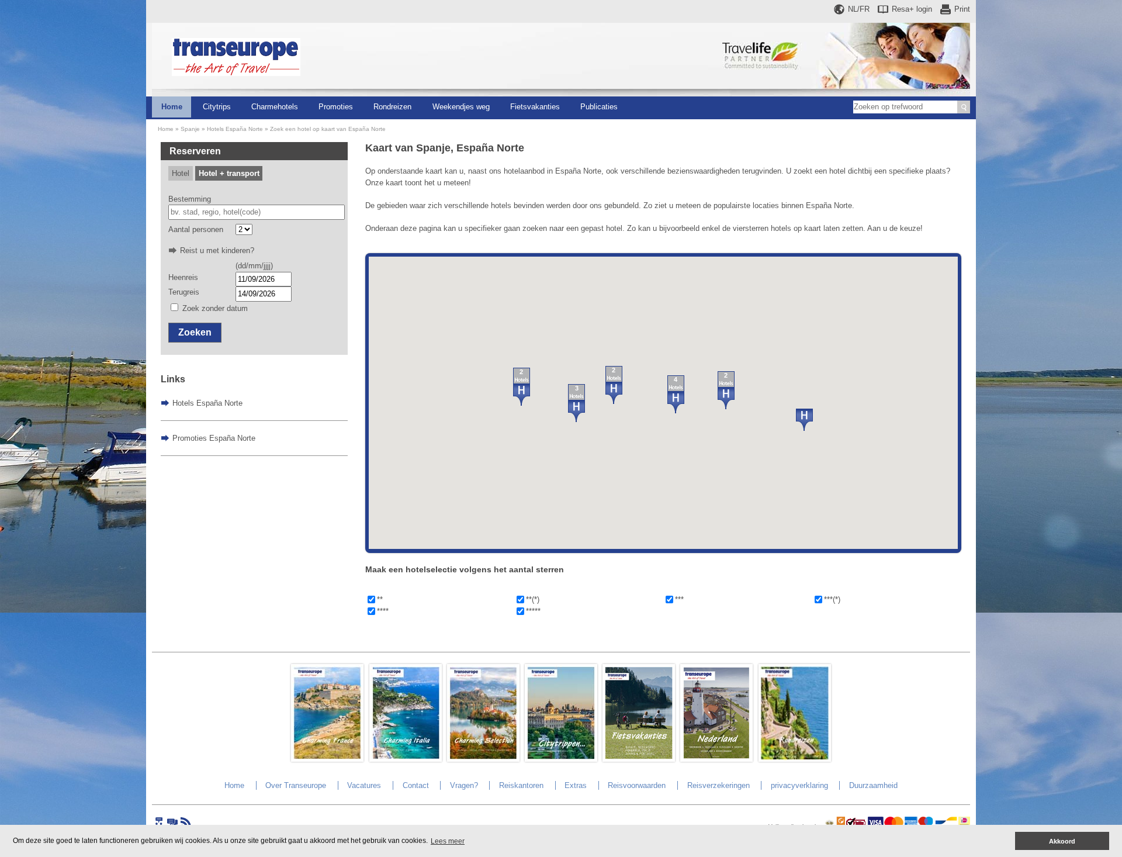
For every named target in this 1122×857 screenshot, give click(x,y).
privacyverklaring (799, 785)
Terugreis (183, 292)
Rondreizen (392, 106)
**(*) (532, 599)
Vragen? (464, 785)
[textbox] (256, 212)
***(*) (832, 599)
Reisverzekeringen (718, 785)
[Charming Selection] (483, 759)
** (380, 599)
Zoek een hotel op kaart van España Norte (328, 129)
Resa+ (912, 9)
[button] (804, 420)
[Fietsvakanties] (638, 759)
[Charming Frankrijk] (327, 759)
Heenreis (183, 277)
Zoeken (195, 332)
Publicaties (599, 106)
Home (171, 106)
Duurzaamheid (873, 785)
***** (533, 611)
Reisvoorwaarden (637, 785)
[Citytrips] (561, 759)
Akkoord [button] (1062, 841)
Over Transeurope (295, 785)
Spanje (190, 129)
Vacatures (364, 785)
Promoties (335, 106)
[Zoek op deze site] (963, 107)
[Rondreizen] (795, 759)
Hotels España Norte (235, 129)
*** (679, 599)
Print (962, 9)
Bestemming (189, 199)
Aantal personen (195, 229)
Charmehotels (274, 106)
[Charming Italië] (405, 759)
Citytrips (217, 106)
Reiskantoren (521, 785)
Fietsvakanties (535, 106)
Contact (416, 785)
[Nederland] (716, 759)
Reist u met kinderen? (217, 250)
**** (383, 611)
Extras (576, 785)
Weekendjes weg (461, 106)
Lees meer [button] (448, 841)
